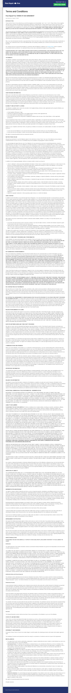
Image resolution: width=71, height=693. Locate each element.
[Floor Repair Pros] (12, 3)
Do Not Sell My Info (15, 689)
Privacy (9, 689)
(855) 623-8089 (59, 4)
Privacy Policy (51, 46)
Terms (6, 689)
